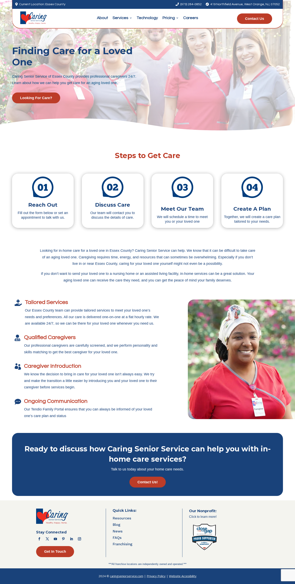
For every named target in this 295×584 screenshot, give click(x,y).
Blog (116, 524)
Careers (190, 18)
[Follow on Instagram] (79, 539)
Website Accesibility (182, 576)
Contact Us (254, 19)
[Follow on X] (47, 539)
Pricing (168, 18)
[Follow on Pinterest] (63, 539)
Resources (122, 518)
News (118, 531)
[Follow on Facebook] (39, 539)
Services (120, 18)
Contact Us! (147, 482)
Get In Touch (55, 551)
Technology (147, 18)
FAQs (117, 537)
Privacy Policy (156, 576)
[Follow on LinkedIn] (71, 539)
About (102, 18)
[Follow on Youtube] (55, 539)
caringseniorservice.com (126, 576)
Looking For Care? (36, 98)
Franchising (122, 544)
